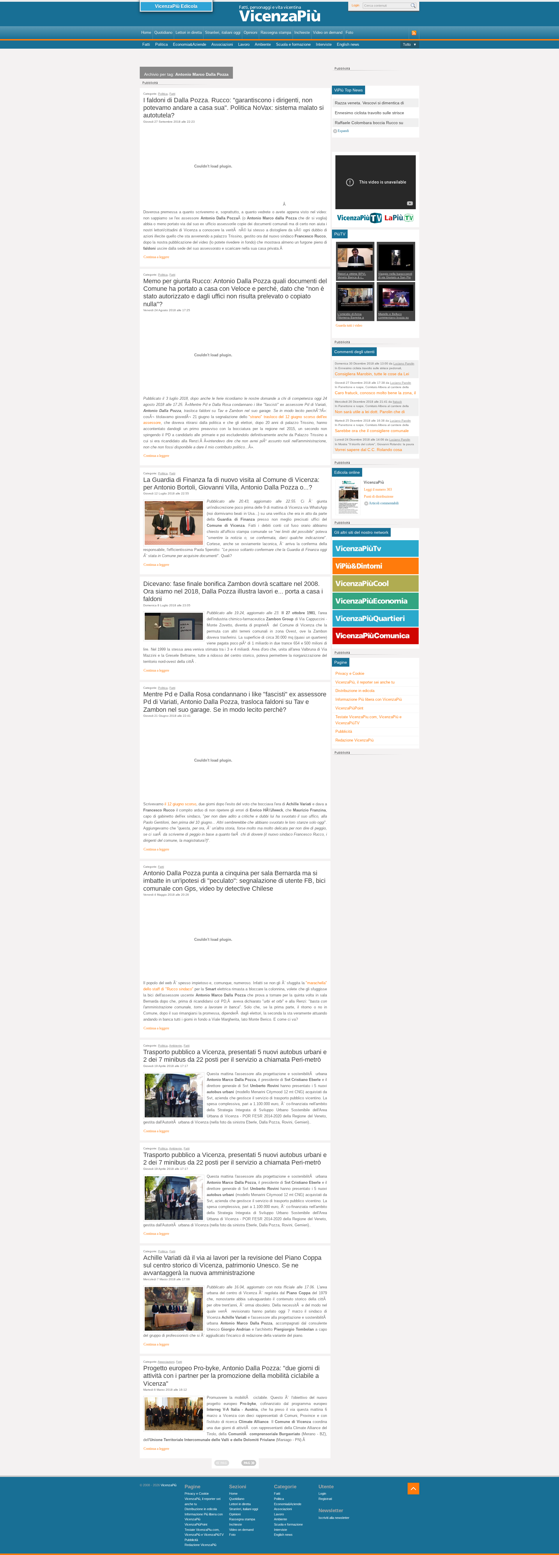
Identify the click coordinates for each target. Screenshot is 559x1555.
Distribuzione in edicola (354, 690)
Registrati (325, 1499)
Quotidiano (163, 32)
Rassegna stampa (276, 32)
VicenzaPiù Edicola (176, 6)
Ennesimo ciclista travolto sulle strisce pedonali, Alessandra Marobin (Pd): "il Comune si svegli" (369, 113)
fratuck (397, 401)
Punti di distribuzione (378, 497)
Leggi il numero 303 (378, 490)
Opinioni (250, 32)
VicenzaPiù (168, 1485)
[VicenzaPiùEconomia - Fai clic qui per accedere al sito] (375, 601)
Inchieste (302, 32)
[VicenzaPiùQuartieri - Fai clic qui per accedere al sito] (375, 618)
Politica (161, 44)
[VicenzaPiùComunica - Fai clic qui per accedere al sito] (375, 636)
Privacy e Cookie (349, 673)
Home (146, 32)
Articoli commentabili (384, 503)
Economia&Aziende (189, 44)
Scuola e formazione (293, 44)
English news (348, 44)
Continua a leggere (156, 257)
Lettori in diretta (189, 32)
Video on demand (327, 32)
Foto (349, 32)
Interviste (324, 44)
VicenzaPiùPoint (349, 708)
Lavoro (244, 44)
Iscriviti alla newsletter (334, 1517)
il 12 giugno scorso (180, 804)
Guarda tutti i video (349, 325)
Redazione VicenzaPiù (354, 740)
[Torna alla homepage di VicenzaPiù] (279, 15)
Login (355, 5)
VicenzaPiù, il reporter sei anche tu (365, 682)
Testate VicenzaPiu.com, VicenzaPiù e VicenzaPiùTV (368, 720)
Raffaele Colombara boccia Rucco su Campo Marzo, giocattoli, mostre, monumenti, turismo (369, 123)
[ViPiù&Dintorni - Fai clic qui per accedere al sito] (375, 566)
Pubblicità (343, 731)
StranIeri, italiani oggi (222, 32)
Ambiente (263, 44)
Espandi (343, 131)
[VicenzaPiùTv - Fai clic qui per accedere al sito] (375, 548)
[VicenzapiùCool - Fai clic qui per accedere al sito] (375, 583)
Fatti (146, 44)
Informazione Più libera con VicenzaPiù (368, 699)
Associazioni (222, 44)
